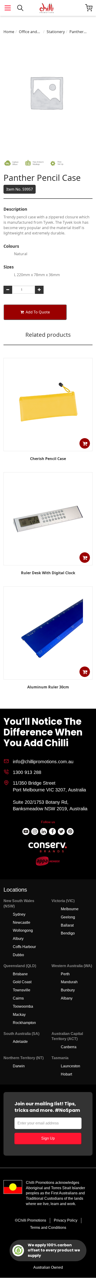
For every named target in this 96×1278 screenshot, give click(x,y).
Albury (18, 939)
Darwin (19, 1066)
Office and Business (28, 31)
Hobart (66, 1074)
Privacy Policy (65, 1220)
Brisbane (20, 974)
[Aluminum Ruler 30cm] (48, 676)
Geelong (68, 917)
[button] (84, 443)
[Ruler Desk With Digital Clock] (48, 561)
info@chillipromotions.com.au (43, 761)
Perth (65, 974)
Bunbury (68, 990)
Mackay (19, 1015)
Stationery (56, 31)
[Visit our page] (25, 831)
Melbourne (70, 909)
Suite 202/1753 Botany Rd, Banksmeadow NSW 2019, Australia (50, 805)
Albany (66, 998)
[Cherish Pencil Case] (48, 447)
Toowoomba (23, 1006)
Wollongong (23, 930)
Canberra (68, 1047)
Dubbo (18, 955)
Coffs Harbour (24, 947)
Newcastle (21, 922)
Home (8, 31)
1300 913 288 (27, 772)
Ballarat (67, 925)
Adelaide (20, 1042)
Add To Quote (38, 312)
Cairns (18, 998)
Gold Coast (22, 982)
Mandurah (69, 982)
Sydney (19, 914)
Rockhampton (24, 1023)
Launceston (70, 1066)
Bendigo (68, 933)
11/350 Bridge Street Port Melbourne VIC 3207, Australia (49, 786)
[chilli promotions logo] (47, 8)
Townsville (21, 990)
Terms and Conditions (48, 1228)
